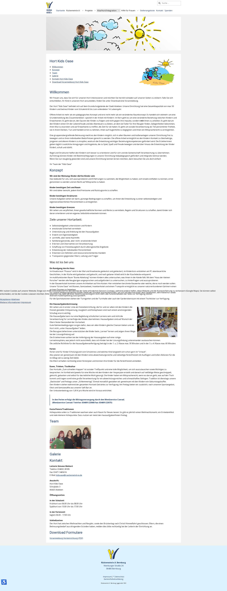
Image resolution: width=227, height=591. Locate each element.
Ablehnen (15, 299)
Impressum (26, 302)
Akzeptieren (5, 299)
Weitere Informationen (10, 302)
